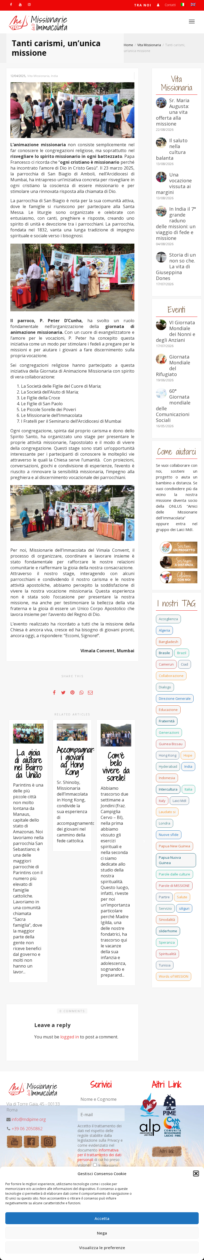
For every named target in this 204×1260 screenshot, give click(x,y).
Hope (188, 755)
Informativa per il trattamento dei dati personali (99, 1154)
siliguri (184, 908)
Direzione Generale (175, 698)
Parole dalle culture (174, 874)
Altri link (167, 1151)
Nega (102, 1233)
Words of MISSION (173, 976)
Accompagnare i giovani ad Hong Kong (77, 760)
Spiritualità (167, 953)
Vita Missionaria (38, 76)
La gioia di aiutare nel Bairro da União (28, 763)
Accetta (102, 1218)
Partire (164, 897)
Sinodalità (167, 919)
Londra (164, 823)
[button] (196, 1173)
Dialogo (165, 687)
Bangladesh (168, 641)
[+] (28, 734)
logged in (69, 1037)
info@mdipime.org (29, 1119)
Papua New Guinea (174, 846)
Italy (162, 800)
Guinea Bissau (170, 743)
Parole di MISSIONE (174, 885)
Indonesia (167, 777)
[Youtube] (20, 4)
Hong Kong (167, 755)
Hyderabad (168, 766)
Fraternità (167, 721)
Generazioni (169, 732)
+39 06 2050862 (27, 1129)
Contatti (170, 5)
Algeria (164, 630)
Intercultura (168, 789)
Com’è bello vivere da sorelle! (116, 766)
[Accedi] (158, 5)
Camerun (166, 664)
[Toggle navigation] (192, 21)
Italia (188, 789)
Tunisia (165, 965)
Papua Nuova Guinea (170, 860)
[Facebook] (11, 4)
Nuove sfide (168, 834)
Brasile (164, 652)
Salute (182, 897)
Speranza (167, 942)
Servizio (165, 908)
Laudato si (167, 811)
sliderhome (168, 931)
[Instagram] (29, 4)
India (54, 76)
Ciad (184, 664)
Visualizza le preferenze (102, 1247)
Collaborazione (171, 675)
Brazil (181, 652)
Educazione (168, 709)
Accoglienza (168, 618)
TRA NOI (142, 5)
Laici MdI (179, 800)
